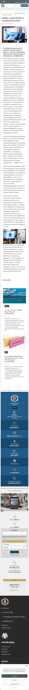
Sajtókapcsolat (5, 646)
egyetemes (10, 23)
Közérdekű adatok (6, 628)
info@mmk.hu (6, 608)
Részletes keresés (14, 555)
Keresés (14, 552)
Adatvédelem (4, 625)
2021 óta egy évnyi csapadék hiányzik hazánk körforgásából (14, 311)
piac (6, 352)
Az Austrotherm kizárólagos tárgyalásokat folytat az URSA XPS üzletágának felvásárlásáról (14, 358)
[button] (26, 666)
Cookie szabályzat (13, 687)
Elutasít (14, 680)
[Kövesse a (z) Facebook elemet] (2, 1)
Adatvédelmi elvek (5, 654)
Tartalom (6, 547)
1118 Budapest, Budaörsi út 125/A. (14, 617)
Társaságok (6, 544)
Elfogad (14, 676)
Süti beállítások (14, 684)
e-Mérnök (25, 5)
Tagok (5, 541)
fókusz (6, 306)
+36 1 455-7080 (8, 612)
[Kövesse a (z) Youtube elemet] (4, 1)
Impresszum (4, 649)
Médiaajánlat (4, 651)
